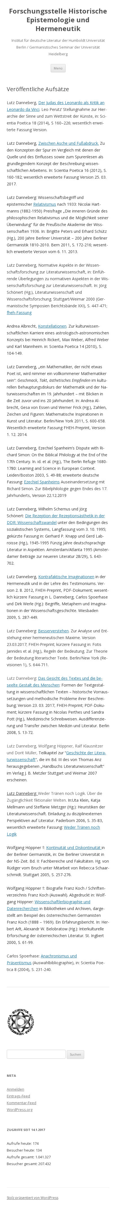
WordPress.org (19, 1109)
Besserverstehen (53, 630)
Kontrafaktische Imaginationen (66, 576)
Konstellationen (52, 326)
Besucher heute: (21, 1150)
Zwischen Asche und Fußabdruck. (68, 143)
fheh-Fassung (19, 312)
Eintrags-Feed (18, 1096)
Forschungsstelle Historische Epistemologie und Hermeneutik (58, 20)
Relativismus (44, 204)
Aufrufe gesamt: (21, 1156)
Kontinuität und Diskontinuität (74, 847)
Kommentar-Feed (21, 1102)
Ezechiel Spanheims (42, 481)
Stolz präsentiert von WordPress (32, 1197)
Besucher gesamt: (22, 1163)
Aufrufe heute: (20, 1143)
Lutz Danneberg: (22, 793)
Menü (58, 68)
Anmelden (15, 1089)
